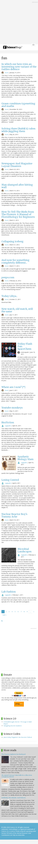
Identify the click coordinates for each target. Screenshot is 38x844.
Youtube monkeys (12, 407)
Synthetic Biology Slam (26, 458)
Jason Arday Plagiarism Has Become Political (18, 737)
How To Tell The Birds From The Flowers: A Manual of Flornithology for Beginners (18, 214)
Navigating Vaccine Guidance (13, 726)
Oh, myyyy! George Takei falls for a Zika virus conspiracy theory (16, 776)
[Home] (12, 48)
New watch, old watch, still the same (17, 310)
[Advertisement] (19, 22)
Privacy (32, 827)
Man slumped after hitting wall (17, 186)
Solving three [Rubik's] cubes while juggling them (18, 130)
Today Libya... (9, 296)
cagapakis (8, 426)
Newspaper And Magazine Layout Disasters (16, 165)
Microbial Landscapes (24, 550)
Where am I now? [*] (13, 387)
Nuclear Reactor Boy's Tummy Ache (14, 515)
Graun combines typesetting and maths (18, 105)
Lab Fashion (8, 591)
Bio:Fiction (7, 422)
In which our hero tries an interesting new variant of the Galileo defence (18, 67)
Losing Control (10, 479)
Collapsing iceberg (12, 241)
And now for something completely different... (15, 261)
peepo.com (7, 277)
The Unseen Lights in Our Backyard (13, 754)
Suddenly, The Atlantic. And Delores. (13, 798)
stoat (6, 72)
